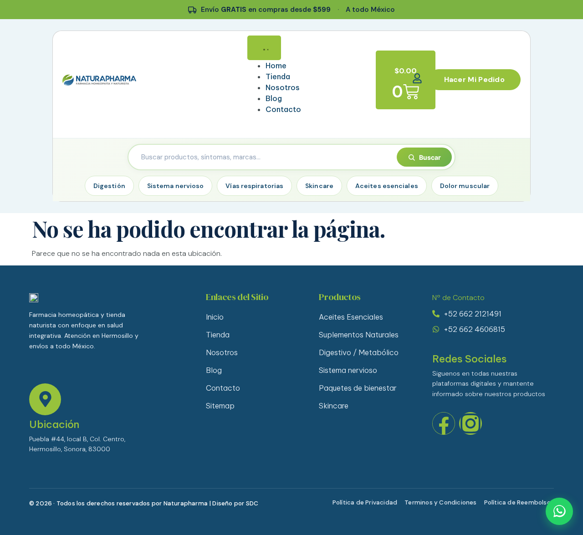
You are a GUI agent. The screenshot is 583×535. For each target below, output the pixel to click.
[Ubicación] (45, 399)
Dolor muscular (465, 186)
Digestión (109, 186)
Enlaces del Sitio (237, 296)
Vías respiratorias (254, 186)
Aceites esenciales (386, 186)
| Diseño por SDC (234, 503)
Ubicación (54, 424)
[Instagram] (470, 423)
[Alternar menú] (264, 48)
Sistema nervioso (175, 186)
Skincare (319, 186)
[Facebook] (443, 423)
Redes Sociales (469, 358)
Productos (339, 296)
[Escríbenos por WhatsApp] (559, 511)
